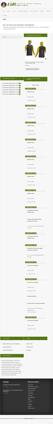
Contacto (48, 11)
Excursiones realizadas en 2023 (11, 89)
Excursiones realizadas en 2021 (11, 94)
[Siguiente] (44, 85)
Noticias (42, 11)
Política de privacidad (40, 418)
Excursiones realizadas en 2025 (11, 85)
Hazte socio (29, 343)
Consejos (28, 350)
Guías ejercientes (7, 347)
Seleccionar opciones (32, 69)
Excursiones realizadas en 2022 (11, 92)
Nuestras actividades (23, 11)
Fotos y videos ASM (34, 11)
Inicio (4, 11)
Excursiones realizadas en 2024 (11, 87)
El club (8, 11)
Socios (14, 11)
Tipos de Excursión (7, 350)
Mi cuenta (5, 15)
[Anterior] (27, 85)
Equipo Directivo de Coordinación (11, 343)
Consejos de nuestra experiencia (11, 384)
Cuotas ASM (29, 347)
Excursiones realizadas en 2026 (11, 83)
